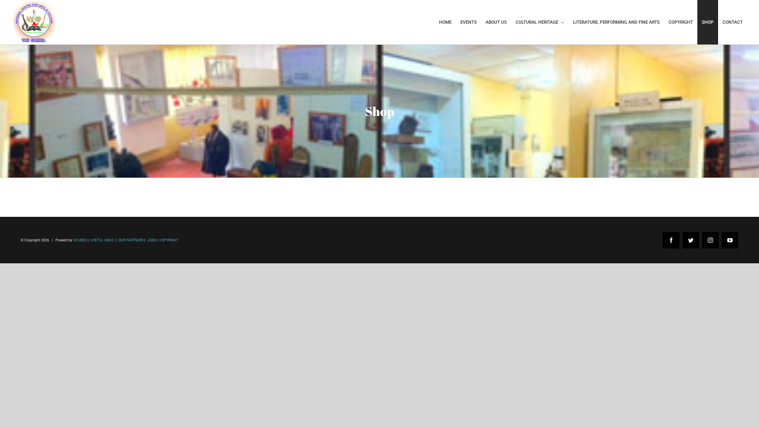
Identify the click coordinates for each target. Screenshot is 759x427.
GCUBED (80, 240)
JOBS (151, 240)
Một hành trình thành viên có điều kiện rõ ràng (60, 417)
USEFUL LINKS (102, 240)
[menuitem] (445, 22)
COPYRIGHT (168, 240)
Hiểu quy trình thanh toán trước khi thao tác (58, 409)
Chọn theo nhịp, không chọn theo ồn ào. (53, 400)
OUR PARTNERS (130, 240)
